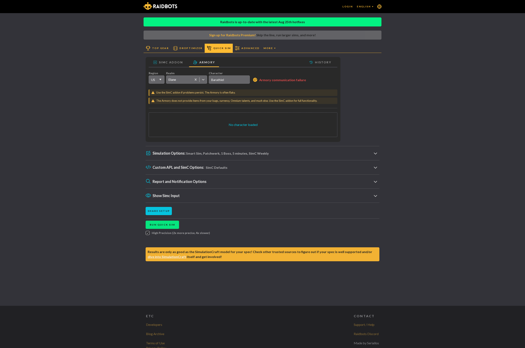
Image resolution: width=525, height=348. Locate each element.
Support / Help (364, 324)
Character (216, 73)
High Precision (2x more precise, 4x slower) (181, 233)
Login (347, 6)
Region (153, 73)
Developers (154, 324)
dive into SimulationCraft (167, 257)
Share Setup (159, 210)
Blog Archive (155, 334)
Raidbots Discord (366, 334)
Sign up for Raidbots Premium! (232, 35)
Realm (170, 73)
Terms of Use (155, 343)
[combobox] (168, 79)
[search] (229, 79)
